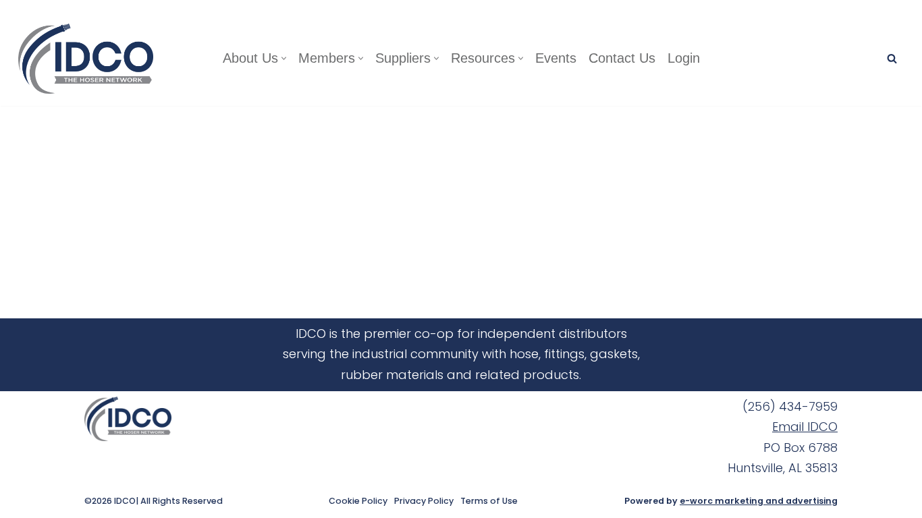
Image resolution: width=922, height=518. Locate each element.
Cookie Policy (358, 501)
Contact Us (622, 58)
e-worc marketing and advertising (759, 501)
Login (684, 58)
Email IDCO (805, 426)
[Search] (892, 58)
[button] (283, 58)
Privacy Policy (424, 501)
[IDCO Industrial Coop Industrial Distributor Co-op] (89, 59)
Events (555, 58)
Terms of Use (489, 501)
